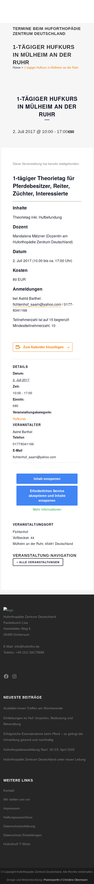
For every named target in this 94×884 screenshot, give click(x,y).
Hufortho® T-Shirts (16, 844)
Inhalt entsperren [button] (47, 478)
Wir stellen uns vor (16, 799)
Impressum (11, 808)
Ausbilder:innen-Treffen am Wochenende (33, 708)
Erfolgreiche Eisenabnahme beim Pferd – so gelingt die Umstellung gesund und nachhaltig (43, 737)
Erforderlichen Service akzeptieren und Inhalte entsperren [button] (47, 495)
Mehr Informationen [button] (47, 509)
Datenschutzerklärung (19, 826)
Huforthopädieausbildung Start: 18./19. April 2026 (39, 749)
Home (17, 67)
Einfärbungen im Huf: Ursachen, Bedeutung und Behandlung (38, 721)
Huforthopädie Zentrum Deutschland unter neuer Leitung (44, 759)
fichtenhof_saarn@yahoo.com (37, 304)
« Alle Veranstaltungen (38, 562)
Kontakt (8, 790)
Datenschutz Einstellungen (22, 835)
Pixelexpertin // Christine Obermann (66, 879)
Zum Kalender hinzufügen (43, 347)
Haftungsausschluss (17, 817)
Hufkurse (19, 418)
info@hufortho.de (26, 646)
